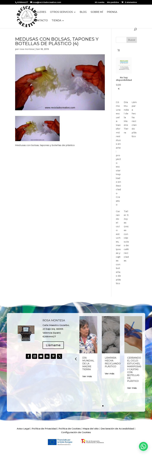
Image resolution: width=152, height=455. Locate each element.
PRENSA (112, 12)
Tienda (56, 20)
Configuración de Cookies (76, 432)
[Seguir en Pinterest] (53, 356)
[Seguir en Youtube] (40, 356)
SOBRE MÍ (97, 12)
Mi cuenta (99, 2)
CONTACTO (41, 20)
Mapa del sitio (91, 428)
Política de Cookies (70, 428)
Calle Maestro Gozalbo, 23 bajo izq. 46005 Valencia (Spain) (56, 329)
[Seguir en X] (59, 356)
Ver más (87, 376)
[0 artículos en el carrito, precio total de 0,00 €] (119, 50)
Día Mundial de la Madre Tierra (88, 363)
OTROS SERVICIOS (61, 12)
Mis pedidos (113, 2)
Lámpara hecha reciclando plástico (113, 362)
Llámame (53, 345)
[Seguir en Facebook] (28, 356)
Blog (83, 12)
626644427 (22, 2)
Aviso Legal (23, 428)
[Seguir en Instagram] (34, 356)
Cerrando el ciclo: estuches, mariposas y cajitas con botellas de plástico (134, 369)
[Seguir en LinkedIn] (47, 356)
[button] (75, 359)
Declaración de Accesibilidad (117, 428)
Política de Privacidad (44, 428)
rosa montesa (26, 49)
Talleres (40, 12)
